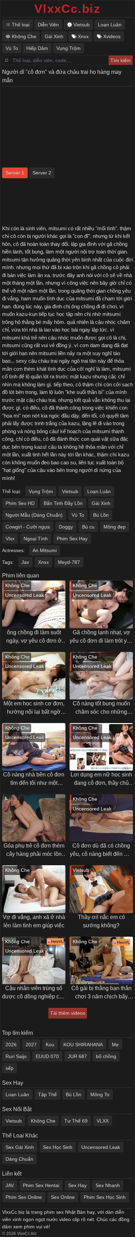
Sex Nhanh (108, 1185)
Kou (50, 1044)
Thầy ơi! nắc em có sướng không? (101, 921)
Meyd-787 (69, 562)
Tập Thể (47, 1094)
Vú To (78, 515)
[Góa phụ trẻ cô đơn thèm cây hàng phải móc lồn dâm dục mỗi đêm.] (33, 818)
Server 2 (42, 172)
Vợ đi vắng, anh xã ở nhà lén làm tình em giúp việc (34, 921)
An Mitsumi (45, 550)
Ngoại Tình (36, 538)
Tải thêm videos (67, 1013)
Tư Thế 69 (76, 1121)
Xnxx (43, 562)
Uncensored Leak (100, 1147)
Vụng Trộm (41, 491)
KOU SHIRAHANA (83, 1044)
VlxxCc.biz (67, 8)
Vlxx (10, 538)
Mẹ (115, 1044)
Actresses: (13, 550)
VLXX (103, 1121)
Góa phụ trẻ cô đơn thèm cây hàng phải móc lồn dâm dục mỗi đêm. (33, 850)
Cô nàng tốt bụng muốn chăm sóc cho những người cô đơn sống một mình (101, 708)
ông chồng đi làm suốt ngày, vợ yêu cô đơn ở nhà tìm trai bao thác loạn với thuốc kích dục (34, 637)
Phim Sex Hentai (41, 1185)
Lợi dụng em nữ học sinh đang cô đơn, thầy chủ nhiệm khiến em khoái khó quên (101, 779)
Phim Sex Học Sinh (105, 1197)
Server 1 (15, 172)
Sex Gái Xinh (20, 1147)
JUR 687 (77, 1056)
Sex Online (63, 1197)
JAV (10, 1185)
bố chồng (106, 1056)
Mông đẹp (115, 527)
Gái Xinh (101, 503)
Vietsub (70, 491)
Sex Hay (77, 1185)
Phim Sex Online (24, 1197)
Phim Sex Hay (72, 538)
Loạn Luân (99, 491)
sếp (10, 1068)
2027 (31, 1044)
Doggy (66, 527)
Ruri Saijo (16, 1056)
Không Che (43, 1121)
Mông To (99, 1094)
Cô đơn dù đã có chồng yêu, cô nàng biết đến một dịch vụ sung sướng (101, 850)
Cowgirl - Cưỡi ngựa (28, 527)
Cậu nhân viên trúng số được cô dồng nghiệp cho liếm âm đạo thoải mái (33, 993)
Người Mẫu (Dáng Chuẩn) (34, 515)
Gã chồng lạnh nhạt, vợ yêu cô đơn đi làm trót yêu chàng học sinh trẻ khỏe (101, 637)
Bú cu (88, 527)
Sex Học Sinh (57, 1147)
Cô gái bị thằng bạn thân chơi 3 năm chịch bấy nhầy (101, 993)
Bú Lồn (101, 515)
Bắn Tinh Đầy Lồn (63, 503)
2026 (11, 1044)
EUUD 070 (47, 1056)
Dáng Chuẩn (19, 1159)
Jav (25, 562)
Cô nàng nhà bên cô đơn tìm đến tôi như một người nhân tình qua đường (33, 779)
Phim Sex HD (20, 503)
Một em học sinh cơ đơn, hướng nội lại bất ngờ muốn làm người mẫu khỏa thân (33, 708)
